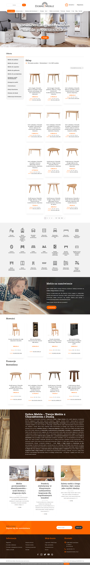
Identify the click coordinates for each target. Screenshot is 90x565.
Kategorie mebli (13, 82)
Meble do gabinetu (13, 70)
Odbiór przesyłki (10, 549)
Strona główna (11, 11)
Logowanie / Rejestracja (50, 542)
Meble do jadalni (13, 59)
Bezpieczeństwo (29, 542)
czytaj (19, 507)
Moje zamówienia (49, 545)
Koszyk (46, 549)
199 (62, 218)
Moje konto (79, 5)
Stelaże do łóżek (13, 93)
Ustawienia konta (49, 547)
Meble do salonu (13, 63)
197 (56, 218)
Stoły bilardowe (13, 89)
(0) (71, 5)
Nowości (68, 11)
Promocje (63, 11)
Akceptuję (66, 563)
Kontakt (80, 11)
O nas (72, 11)
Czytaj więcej (51, 307)
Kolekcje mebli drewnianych (31, 11)
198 (59, 218)
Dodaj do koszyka (35, 102)
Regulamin (8, 542)
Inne (46, 11)
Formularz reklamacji (11, 545)
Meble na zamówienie (54, 11)
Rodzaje (42, 11)
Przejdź (45, 37)
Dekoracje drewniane (14, 96)
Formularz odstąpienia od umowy (14, 547)
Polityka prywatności (31, 547)
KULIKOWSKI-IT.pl (80, 561)
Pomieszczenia (19, 11)
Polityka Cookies (30, 545)
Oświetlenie (12, 86)
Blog (76, 11)
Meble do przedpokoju (15, 74)
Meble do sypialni (13, 66)
